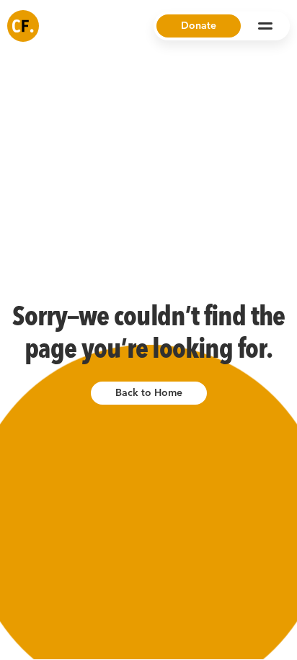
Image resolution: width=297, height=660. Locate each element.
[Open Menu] (265, 26)
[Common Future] (23, 26)
